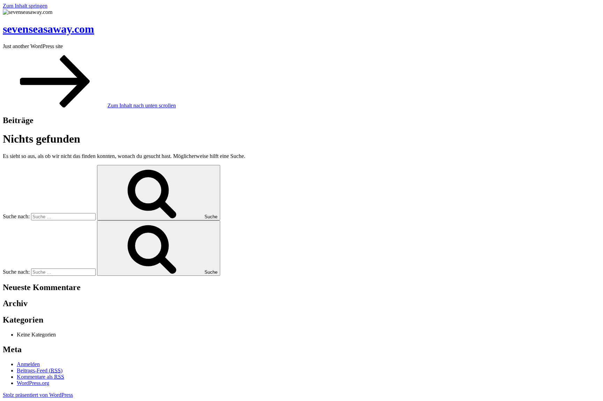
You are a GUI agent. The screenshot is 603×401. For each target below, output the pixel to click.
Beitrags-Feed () (39, 370)
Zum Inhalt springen (25, 6)
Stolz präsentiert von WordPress (38, 395)
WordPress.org (33, 383)
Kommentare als (40, 377)
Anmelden (28, 364)
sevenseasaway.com (48, 29)
